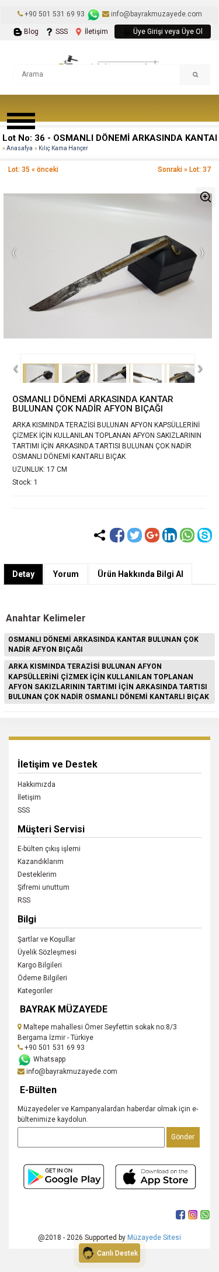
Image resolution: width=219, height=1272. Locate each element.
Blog (30, 31)
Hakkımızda (36, 784)
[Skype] (205, 535)
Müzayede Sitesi (154, 1237)
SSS (61, 31)
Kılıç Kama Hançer (63, 148)
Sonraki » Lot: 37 (184, 169)
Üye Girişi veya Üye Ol (167, 31)
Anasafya (19, 148)
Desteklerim (37, 874)
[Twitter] (134, 535)
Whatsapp (48, 1059)
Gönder (182, 1137)
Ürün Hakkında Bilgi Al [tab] (140, 574)
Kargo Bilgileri (40, 965)
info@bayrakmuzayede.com (155, 14)
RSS (24, 900)
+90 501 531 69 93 (55, 14)
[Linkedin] (170, 535)
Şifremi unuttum (43, 887)
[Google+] (152, 535)
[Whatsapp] (187, 535)
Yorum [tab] (66, 574)
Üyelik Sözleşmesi (47, 952)
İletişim (95, 31)
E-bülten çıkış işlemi (49, 849)
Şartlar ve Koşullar (46, 939)
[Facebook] (117, 535)
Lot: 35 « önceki (33, 169)
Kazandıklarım (41, 862)
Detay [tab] (23, 574)
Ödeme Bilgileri (42, 978)
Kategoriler (35, 991)
